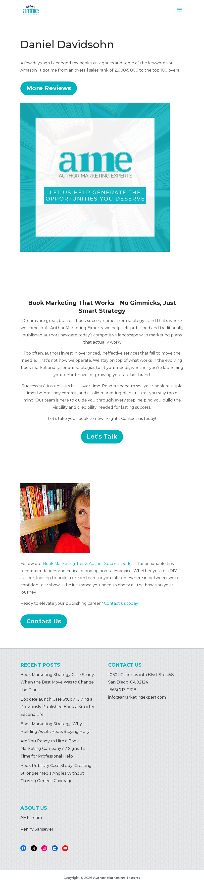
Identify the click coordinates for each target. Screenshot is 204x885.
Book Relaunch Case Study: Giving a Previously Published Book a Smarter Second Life (57, 707)
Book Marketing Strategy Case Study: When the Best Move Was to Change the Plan (57, 682)
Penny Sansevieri (37, 829)
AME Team (31, 817)
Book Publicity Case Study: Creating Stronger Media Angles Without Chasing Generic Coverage (56, 773)
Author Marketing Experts (117, 878)
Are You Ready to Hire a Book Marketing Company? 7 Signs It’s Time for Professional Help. (52, 749)
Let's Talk (102, 436)
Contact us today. (121, 603)
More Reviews (48, 88)
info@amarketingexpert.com (137, 697)
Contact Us (43, 621)
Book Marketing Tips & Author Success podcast (90, 563)
